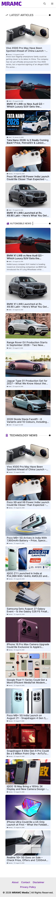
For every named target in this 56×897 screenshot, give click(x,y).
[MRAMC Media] (11, 3)
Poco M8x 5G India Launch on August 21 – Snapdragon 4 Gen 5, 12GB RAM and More (26, 718)
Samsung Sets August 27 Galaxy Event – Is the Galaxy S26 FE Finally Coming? (27, 611)
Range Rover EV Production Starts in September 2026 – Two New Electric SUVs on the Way (27, 345)
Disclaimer (38, 882)
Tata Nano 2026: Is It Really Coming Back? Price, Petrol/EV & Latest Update (28, 143)
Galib (9, 101)
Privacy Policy (28, 887)
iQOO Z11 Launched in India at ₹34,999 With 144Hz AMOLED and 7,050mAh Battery (27, 576)
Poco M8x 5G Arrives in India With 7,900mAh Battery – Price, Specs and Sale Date (27, 540)
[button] (44, 3)
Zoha (9, 137)
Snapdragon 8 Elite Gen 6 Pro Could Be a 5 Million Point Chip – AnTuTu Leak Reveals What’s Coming (28, 753)
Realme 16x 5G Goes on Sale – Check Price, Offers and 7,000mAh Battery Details (27, 860)
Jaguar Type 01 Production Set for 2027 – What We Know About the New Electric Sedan (27, 383)
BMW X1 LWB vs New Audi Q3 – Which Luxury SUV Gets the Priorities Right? (25, 106)
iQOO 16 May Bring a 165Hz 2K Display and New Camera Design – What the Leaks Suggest (27, 789)
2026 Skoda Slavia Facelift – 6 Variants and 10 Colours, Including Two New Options (27, 422)
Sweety (10, 54)
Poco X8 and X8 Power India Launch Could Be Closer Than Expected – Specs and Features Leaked (28, 179)
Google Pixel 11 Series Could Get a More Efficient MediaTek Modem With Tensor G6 (27, 682)
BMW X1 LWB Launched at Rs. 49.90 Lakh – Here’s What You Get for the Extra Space (27, 215)
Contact (25, 882)
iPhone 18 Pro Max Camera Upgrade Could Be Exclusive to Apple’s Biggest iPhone (28, 647)
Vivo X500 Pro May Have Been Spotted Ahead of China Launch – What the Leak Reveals (26, 51)
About (15, 882)
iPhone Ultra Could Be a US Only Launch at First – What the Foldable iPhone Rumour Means (27, 825)
